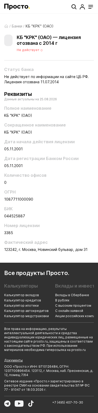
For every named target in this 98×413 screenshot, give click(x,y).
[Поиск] (74, 7)
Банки (17, 26)
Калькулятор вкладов (21, 295)
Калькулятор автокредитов (26, 311)
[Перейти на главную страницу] (17, 7)
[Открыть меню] (91, 7)
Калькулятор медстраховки (26, 316)
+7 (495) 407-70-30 (67, 402)
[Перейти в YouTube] (19, 403)
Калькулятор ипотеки (21, 305)
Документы (13, 360)
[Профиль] (82, 7)
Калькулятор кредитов (22, 300)
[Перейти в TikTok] (31, 403)
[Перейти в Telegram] (7, 403)
